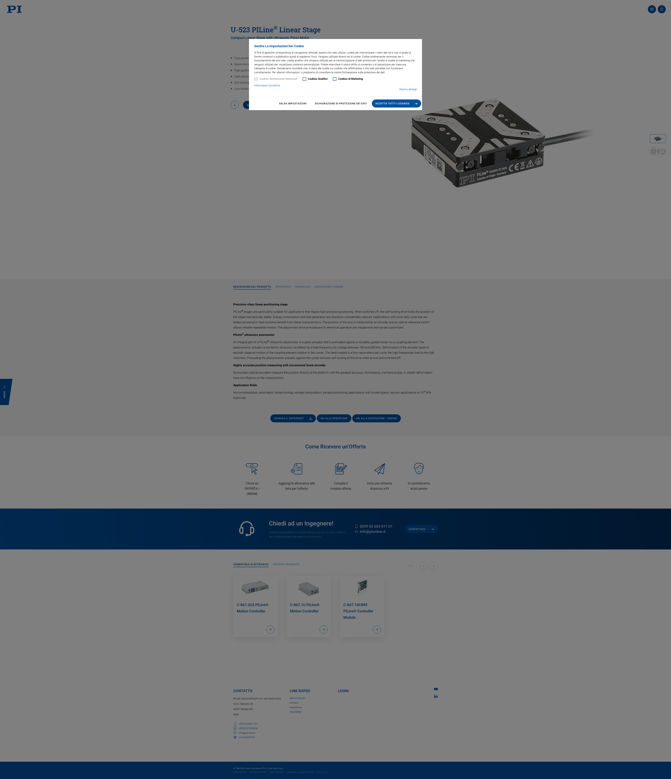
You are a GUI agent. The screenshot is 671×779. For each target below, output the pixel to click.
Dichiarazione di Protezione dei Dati (341, 103)
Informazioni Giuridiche (267, 85)
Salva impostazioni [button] (293, 103)
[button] (396, 103)
